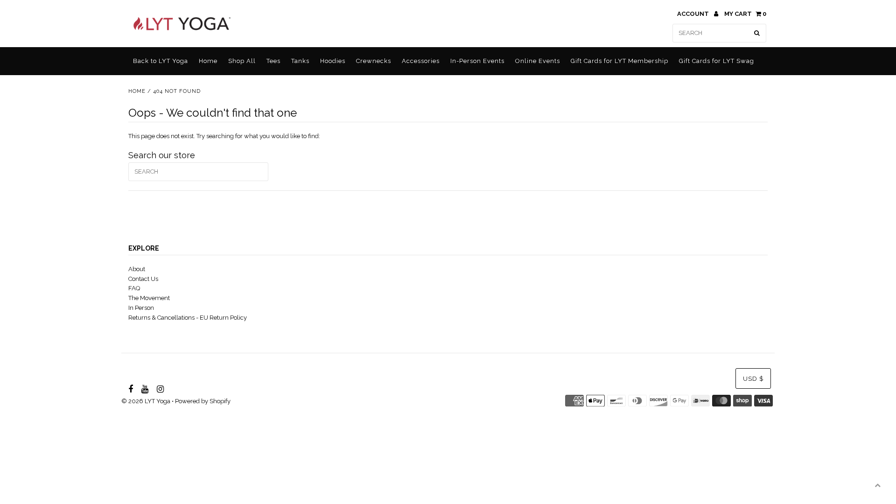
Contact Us (143, 278)
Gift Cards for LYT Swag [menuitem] (716, 60)
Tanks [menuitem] (300, 60)
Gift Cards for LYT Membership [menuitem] (619, 60)
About (136, 269)
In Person (141, 307)
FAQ (134, 288)
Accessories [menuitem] (421, 60)
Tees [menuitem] (273, 60)
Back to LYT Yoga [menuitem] (160, 60)
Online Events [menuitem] (537, 60)
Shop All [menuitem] (242, 60)
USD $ (753, 378)
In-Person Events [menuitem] (477, 60)
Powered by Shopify (203, 401)
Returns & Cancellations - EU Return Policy (187, 317)
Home (137, 91)
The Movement (149, 297)
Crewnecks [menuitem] (373, 60)
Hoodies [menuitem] (332, 60)
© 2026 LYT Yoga (145, 401)
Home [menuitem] (208, 60)
